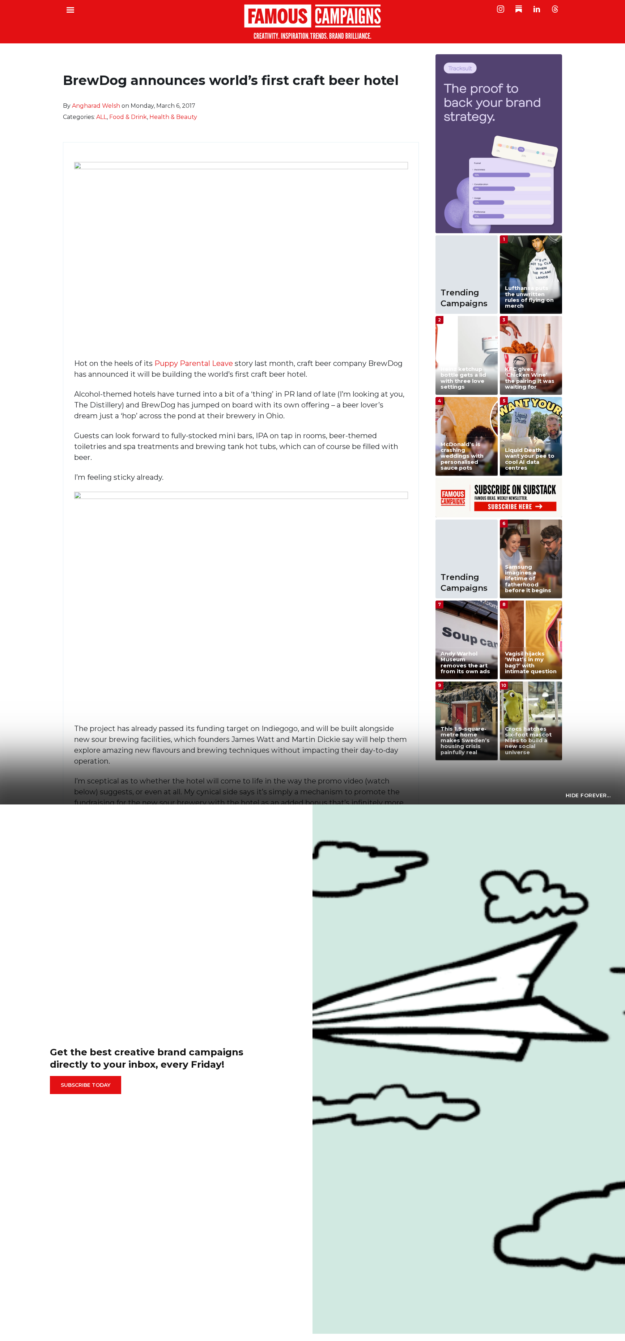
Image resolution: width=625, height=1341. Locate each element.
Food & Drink (128, 117)
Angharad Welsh (96, 105)
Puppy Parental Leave (193, 363)
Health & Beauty (173, 117)
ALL (101, 117)
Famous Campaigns (312, 21)
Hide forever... (588, 795)
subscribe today (85, 1085)
